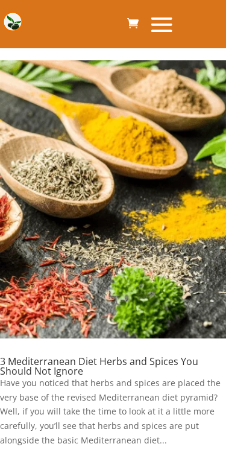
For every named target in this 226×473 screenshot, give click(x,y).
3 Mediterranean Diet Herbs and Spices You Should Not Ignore (99, 366)
